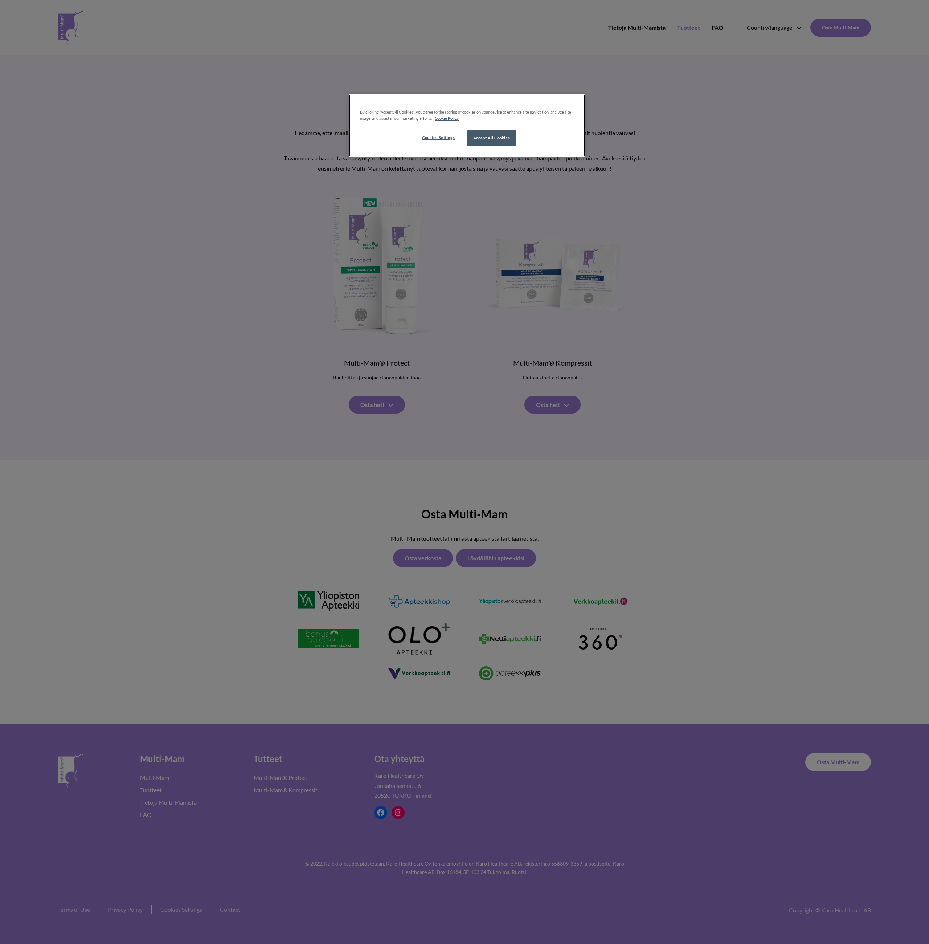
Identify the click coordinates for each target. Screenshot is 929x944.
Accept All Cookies (491, 137)
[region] (467, 125)
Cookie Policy (447, 118)
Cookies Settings (438, 137)
